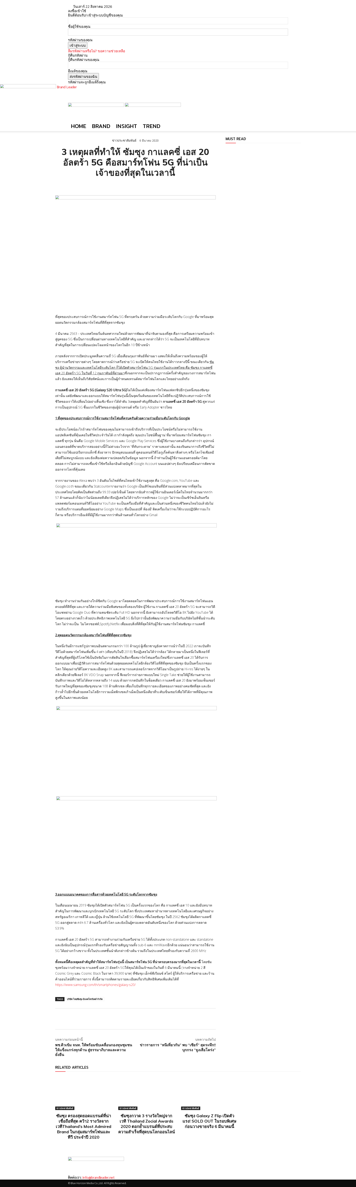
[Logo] (96, 105)
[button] (283, 107)
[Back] (128, 6)
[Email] (88, 185)
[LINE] (78, 185)
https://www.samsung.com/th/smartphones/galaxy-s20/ (95, 984)
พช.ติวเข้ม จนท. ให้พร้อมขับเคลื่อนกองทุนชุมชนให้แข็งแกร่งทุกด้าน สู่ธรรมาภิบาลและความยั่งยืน (93, 1050)
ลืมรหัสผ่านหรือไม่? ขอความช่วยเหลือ (96, 51)
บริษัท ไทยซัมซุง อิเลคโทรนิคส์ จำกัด (85, 999)
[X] (69, 185)
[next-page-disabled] (229, 149)
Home (78, 126)
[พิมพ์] (97, 185)
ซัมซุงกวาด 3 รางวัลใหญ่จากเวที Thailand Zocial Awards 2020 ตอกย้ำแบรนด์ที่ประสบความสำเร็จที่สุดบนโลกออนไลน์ (146, 1123)
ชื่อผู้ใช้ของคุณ (79, 26)
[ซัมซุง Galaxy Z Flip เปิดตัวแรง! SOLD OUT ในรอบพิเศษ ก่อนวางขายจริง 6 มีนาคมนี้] (209, 1093)
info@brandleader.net (98, 1177)
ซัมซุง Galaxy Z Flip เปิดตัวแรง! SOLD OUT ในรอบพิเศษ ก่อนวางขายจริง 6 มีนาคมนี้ (209, 1121)
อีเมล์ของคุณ (77, 71)
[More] (107, 185)
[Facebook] (59, 185)
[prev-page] (227, 149)
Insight (126, 126)
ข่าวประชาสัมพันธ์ (124, 140)
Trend (151, 126)
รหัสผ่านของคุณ (80, 39)
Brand (101, 126)
